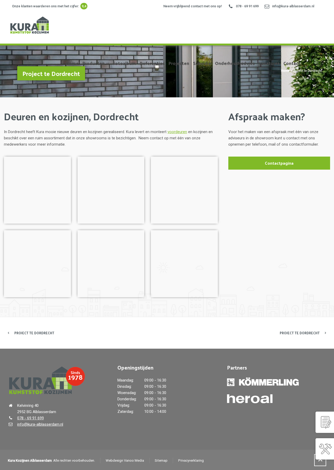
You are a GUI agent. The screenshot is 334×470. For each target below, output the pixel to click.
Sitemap (161, 460)
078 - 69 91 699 (247, 6)
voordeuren (177, 131)
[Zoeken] (318, 63)
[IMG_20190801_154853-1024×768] (111, 190)
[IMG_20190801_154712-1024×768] (37, 263)
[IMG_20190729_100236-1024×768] (37, 190)
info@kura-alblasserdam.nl (293, 6)
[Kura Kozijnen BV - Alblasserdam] (29, 24)
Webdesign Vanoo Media (125, 460)
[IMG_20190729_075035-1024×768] (111, 263)
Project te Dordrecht (34, 333)
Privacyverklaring (191, 460)
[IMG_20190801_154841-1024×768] (184, 190)
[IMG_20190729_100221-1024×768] (184, 263)
